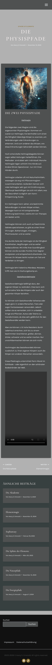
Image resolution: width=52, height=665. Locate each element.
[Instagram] (24, 661)
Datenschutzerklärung (26, 642)
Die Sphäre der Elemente (17, 551)
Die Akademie (12, 492)
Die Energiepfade (14, 590)
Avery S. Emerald (20, 45)
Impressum (9, 642)
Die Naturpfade (9, 467)
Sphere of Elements (26, 26)
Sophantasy (11, 531)
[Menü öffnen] (46, 4)
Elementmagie (42, 467)
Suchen (6, 620)
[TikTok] (28, 661)
